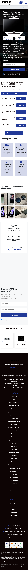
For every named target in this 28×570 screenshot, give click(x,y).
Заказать (21, 98)
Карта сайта (22, 565)
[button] (3, 341)
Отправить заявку (14, 69)
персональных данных (16, 74)
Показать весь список (14, 133)
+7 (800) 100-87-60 (14, 250)
